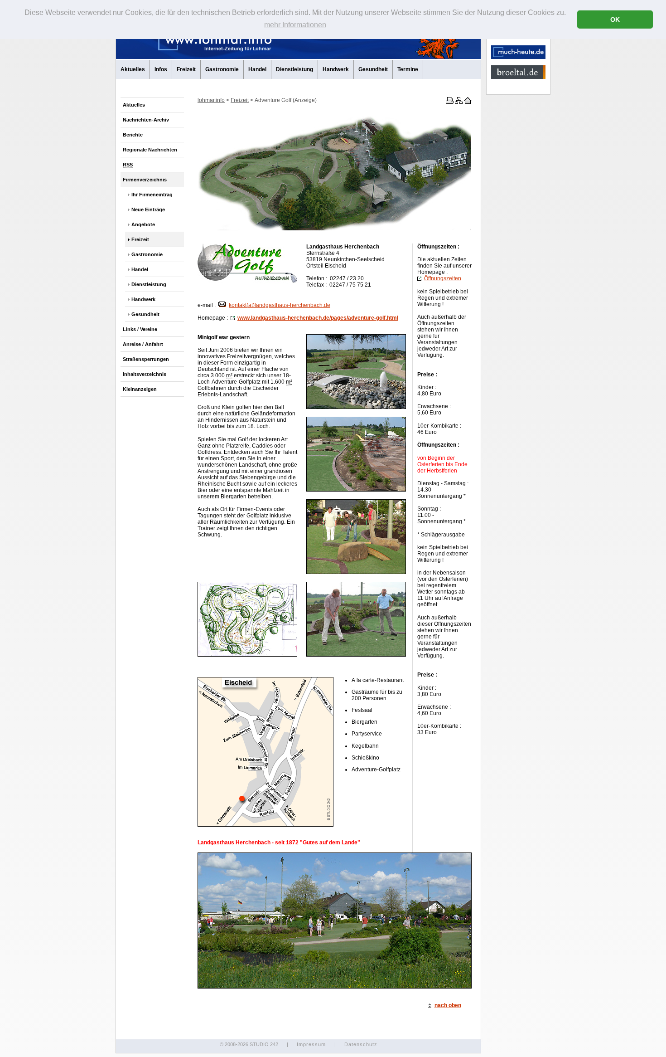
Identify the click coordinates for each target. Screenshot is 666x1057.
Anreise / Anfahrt (143, 344)
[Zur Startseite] (467, 102)
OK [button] (615, 19)
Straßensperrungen (146, 359)
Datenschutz (360, 1044)
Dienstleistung (294, 69)
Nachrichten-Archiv (146, 119)
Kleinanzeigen (140, 389)
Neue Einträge (148, 209)
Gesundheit (373, 69)
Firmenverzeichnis (145, 179)
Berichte (133, 134)
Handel (257, 69)
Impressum (311, 1044)
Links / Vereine (140, 329)
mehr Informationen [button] (295, 25)
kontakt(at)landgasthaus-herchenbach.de (279, 305)
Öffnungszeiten (442, 278)
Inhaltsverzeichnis (144, 374)
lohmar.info (211, 100)
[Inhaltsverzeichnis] (458, 102)
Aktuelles (133, 69)
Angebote (143, 224)
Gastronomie (222, 69)
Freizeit (186, 69)
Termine (407, 69)
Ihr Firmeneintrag (152, 194)
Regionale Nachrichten (150, 149)
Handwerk (336, 69)
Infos (160, 69)
